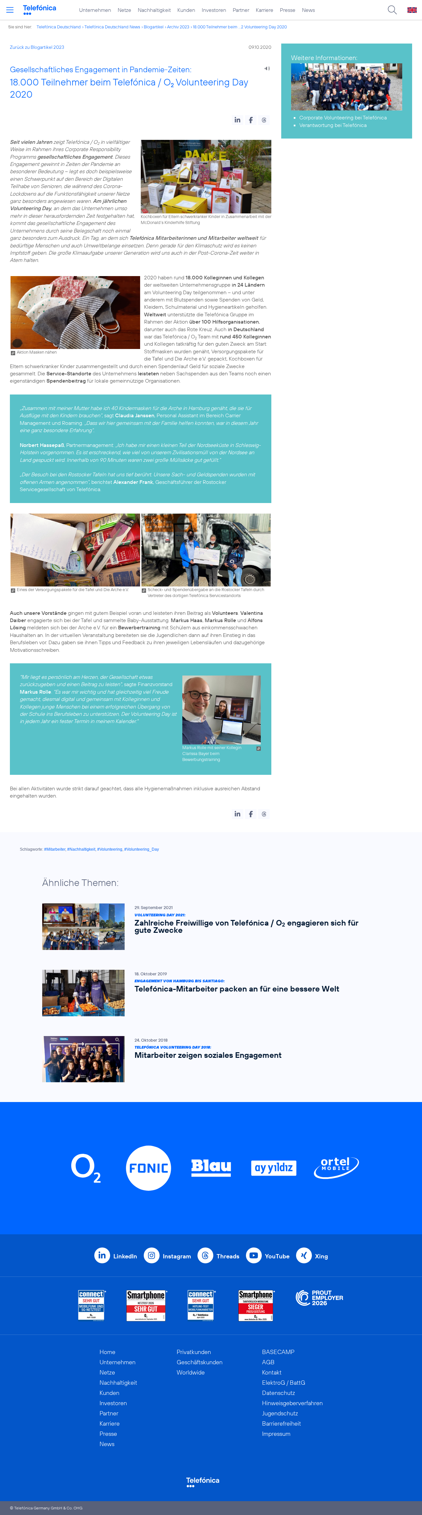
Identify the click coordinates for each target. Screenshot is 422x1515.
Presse (287, 10)
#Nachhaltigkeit (81, 849)
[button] (237, 120)
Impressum (276, 1433)
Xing (321, 1256)
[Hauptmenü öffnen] (10, 10)
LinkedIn (125, 1256)
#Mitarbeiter (54, 849)
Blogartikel (154, 26)
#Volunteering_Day (141, 849)
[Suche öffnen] (392, 10)
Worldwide (191, 1372)
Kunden (186, 10)
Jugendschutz (280, 1413)
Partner (241, 10)
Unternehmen (95, 10)
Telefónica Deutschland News (112, 26)
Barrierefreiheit (281, 1423)
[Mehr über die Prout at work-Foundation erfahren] (319, 1305)
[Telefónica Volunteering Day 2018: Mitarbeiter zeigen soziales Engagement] (208, 1059)
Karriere (264, 10)
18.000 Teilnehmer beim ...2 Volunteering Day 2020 (240, 26)
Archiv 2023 (178, 26)
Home (107, 1352)
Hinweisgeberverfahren (292, 1403)
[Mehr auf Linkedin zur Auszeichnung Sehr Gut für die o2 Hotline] (202, 1305)
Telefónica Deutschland (59, 26)
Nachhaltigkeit (154, 10)
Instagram (177, 1256)
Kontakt (272, 1372)
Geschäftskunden (200, 1362)
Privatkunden (194, 1352)
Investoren (214, 10)
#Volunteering (109, 849)
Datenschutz (278, 1393)
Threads (228, 1256)
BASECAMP (278, 1352)
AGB (268, 1362)
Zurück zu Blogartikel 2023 (37, 47)
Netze (124, 10)
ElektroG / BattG (283, 1382)
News (308, 10)
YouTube (277, 1256)
